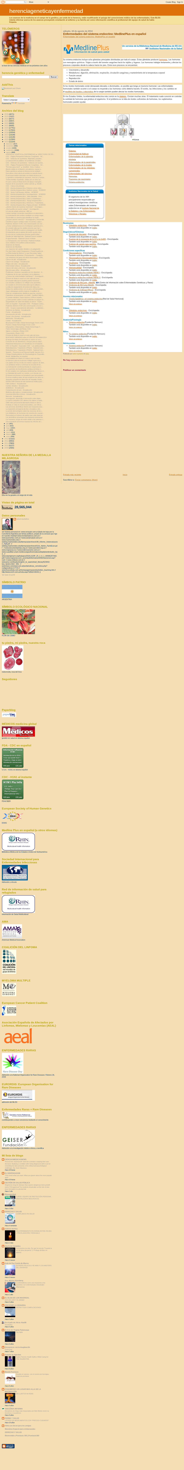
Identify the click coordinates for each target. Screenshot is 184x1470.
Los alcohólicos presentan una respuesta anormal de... (25, 417)
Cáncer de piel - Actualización (16, 259)
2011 (6, 443)
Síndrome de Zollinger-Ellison (81, 290)
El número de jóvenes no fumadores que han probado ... (25, 375)
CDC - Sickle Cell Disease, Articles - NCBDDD (22, 192)
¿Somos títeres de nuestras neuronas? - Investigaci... (24, 207)
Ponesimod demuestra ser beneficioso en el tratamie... (25, 344)
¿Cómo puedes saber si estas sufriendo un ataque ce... (25, 299)
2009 (6, 448)
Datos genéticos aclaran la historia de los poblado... (24, 171)
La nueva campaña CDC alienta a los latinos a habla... (24, 400)
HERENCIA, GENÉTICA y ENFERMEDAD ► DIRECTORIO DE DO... (30, 154)
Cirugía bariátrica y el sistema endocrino (85, 299)
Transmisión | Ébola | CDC (15, 333)
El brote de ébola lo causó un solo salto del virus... (23, 278)
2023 (6, 121)
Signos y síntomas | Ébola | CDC (17, 331)
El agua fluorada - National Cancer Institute (21, 238)
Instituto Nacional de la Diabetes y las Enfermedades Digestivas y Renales (84, 211)
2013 (6, 439)
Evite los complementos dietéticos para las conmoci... (24, 293)
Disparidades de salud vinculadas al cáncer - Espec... (24, 301)
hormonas (163, 59)
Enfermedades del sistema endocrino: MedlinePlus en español (89, 37)
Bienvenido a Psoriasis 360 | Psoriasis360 (22, 1436)
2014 (6, 142)
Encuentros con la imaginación (17, 1347)
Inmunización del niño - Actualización (18, 314)
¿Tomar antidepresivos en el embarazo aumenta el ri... (25, 226)
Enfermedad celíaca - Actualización (18, 266)
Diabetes (72, 151)
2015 (6, 139)
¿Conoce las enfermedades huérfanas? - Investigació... (25, 276)
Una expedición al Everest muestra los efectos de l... (24, 421)
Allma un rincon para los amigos (18, 1426)
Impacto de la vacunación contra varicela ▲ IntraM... (24, 184)
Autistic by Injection (13, 1355)
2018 (6, 132)
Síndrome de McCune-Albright (81, 285)
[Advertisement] (84, 453)
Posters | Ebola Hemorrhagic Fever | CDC (20, 325)
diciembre (9, 144)
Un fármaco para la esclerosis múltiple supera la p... (24, 360)
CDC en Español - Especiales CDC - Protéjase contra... (25, 304)
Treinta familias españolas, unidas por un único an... (24, 179)
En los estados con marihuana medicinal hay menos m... (25, 371)
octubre (9, 148)
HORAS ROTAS (11, 1229)
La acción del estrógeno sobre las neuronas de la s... (24, 411)
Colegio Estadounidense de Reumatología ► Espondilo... (25, 354)
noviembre (10, 146)
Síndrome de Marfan (13, 245)
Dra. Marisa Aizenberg (14, 1280)
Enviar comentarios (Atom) (86, 480)
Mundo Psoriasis (12, 1372)
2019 (6, 130)
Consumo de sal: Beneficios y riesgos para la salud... (24, 341)
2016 (6, 137)
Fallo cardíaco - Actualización (16, 384)
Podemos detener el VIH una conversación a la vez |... (25, 306)
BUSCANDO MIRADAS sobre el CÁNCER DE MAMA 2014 (26, 337)
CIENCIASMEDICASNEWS (15, 1159)
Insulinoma (73, 263)
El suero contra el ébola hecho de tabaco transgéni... (24, 182)
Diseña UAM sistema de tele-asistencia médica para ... (25, 381)
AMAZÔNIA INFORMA (14, 1409)
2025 (6, 116)
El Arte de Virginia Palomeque (17, 1330)
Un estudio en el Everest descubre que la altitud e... (24, 285)
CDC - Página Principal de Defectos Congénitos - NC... (25, 156)
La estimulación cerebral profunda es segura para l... (24, 367)
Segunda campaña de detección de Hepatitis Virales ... (25, 379)
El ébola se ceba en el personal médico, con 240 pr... (24, 405)
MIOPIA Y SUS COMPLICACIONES (28, 1307)
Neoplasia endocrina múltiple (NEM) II (84, 277)
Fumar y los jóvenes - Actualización (18, 316)
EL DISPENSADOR (12, 1173)
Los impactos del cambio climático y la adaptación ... (24, 249)
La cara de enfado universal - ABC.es (19, 211)
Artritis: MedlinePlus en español (16, 356)
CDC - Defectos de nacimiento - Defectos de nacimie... (25, 163)
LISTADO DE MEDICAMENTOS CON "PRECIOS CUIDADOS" (27, 1420)
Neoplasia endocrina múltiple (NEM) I (84, 273)
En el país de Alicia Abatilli (15, 1322)
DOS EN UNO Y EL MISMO (14, 1300)
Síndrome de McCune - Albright (82, 282)
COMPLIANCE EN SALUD (25, 1214)
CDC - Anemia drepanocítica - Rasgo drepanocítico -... (25, 200)
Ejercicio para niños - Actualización (18, 270)
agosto (8, 152)
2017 (6, 135)
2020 (6, 128)
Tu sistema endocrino (78, 334)
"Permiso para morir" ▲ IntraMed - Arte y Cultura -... (24, 167)
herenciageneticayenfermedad (46, 11)
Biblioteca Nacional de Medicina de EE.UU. (160, 46)
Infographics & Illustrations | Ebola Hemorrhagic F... (23, 327)
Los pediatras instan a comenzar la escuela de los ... (24, 365)
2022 (6, 123)
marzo (8, 432)
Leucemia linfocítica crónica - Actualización (21, 394)
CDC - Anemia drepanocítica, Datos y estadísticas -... (24, 198)
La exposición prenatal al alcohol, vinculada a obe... (23, 409)
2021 (6, 125)
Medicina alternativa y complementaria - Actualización (24, 392)
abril (7, 430)
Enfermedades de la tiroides (80, 165)
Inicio (125, 475)
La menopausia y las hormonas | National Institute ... (24, 241)
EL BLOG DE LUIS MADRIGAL (17, 1298)
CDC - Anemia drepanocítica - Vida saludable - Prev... (24, 196)
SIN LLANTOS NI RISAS (24, 1394)
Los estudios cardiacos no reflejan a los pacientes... (24, 283)
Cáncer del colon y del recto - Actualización (21, 268)
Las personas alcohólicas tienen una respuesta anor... (24, 407)
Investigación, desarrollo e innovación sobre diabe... (24, 398)
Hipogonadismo (75, 253)
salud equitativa (23, 519)
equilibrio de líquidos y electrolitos (79, 92)
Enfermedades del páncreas (80, 174)
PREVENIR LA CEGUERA (15, 1305)
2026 (6, 114)
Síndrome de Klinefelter (14, 247)
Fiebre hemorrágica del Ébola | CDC (18, 329)
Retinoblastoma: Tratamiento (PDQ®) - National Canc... (25, 348)
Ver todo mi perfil (8, 575)
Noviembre (9, 1325)
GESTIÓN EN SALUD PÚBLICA (17, 1183)
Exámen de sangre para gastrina (82, 244)
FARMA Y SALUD (12, 1418)
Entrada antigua (175, 475)
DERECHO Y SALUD (13, 1211)
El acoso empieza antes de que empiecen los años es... (25, 377)
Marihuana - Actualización (15, 318)
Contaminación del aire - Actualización (19, 390)
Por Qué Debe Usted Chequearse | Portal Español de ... (25, 251)
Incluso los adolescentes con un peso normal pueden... (25, 289)
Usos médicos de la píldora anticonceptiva (20, 243)
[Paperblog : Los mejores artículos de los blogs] (9, 717)
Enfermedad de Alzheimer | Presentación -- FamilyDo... (25, 255)
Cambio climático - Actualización (17, 386)
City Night (19, 1332)
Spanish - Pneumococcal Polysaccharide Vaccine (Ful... (25, 352)
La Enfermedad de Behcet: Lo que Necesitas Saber (24, 253)
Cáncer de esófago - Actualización (18, 262)
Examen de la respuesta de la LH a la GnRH (87, 239)
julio (7, 423)
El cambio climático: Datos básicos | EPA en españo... (24, 297)
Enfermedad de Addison (79, 154)
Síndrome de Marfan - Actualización (18, 310)
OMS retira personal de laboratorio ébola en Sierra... (24, 402)
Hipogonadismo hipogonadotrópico (83, 258)
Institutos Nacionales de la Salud (165, 48)
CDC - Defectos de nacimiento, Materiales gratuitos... (24, 159)
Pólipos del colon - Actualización (17, 264)
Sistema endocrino (76, 182)
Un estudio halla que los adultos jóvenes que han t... (24, 228)
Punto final (8, 1349)
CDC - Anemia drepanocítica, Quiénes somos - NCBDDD (26, 190)
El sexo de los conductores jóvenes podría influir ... (23, 234)
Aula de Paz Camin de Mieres (17, 1263)
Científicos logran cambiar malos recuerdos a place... (24, 222)
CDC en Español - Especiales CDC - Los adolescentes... (25, 346)
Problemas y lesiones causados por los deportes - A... (24, 272)
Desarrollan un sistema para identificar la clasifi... (23, 217)
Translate (21, 103)
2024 (6, 119)
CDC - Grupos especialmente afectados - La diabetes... (25, 308)
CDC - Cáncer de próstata (15, 186)
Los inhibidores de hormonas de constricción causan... (25, 413)
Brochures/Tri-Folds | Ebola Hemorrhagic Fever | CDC (25, 323)
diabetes (122, 96)
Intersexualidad (75, 268)
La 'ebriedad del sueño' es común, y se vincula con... (24, 373)
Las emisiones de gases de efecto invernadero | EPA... (25, 257)
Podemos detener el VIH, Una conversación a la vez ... (25, 224)
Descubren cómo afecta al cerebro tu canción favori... (24, 173)
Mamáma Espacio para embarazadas (20, 1429)
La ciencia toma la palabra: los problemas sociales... (24, 161)
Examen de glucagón (77, 234)
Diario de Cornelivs (13, 1246)
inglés (94, 228)
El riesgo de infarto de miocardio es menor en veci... (24, 339)
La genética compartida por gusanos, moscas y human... (25, 177)
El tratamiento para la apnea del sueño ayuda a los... (24, 232)
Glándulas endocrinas (78, 225)
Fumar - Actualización (13, 312)
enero (8, 436)
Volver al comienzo (75, 304)
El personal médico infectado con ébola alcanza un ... (24, 175)
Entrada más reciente (72, 475)
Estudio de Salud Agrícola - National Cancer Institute (24, 236)
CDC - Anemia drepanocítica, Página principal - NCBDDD (26, 205)
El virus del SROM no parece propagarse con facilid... (24, 230)
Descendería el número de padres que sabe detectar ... (25, 415)
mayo (8, 428)
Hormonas (73, 176)
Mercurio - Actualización (14, 396)
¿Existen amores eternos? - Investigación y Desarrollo (25, 219)
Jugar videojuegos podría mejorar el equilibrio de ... (23, 291)
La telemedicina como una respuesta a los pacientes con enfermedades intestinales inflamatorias (30, 1285)
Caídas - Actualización (13, 320)
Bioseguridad (10, 1194)
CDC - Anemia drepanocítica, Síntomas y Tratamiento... (25, 203)
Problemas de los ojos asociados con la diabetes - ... (24, 274)
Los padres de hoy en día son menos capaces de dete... (25, 363)
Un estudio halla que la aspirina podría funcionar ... (23, 280)
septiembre (10, 150)
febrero (9, 434)
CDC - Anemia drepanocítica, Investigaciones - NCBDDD (26, 194)
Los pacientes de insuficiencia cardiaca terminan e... (24, 369)
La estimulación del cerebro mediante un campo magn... (25, 215)
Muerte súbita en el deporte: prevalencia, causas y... (24, 169)
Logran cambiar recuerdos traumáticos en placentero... (25, 213)
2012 (6, 441)
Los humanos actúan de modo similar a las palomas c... (25, 419)
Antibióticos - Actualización (15, 388)
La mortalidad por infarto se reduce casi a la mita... (23, 358)
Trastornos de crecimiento (79, 179)
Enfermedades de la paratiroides (82, 162)
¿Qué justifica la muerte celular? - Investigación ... (23, 209)
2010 (6, 445)
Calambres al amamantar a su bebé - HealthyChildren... (25, 295)
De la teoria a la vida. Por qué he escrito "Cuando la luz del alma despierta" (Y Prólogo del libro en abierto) (34, 1250)
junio (8, 426)
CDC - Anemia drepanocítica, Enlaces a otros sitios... (24, 188)
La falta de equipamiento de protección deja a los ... (23, 287)
